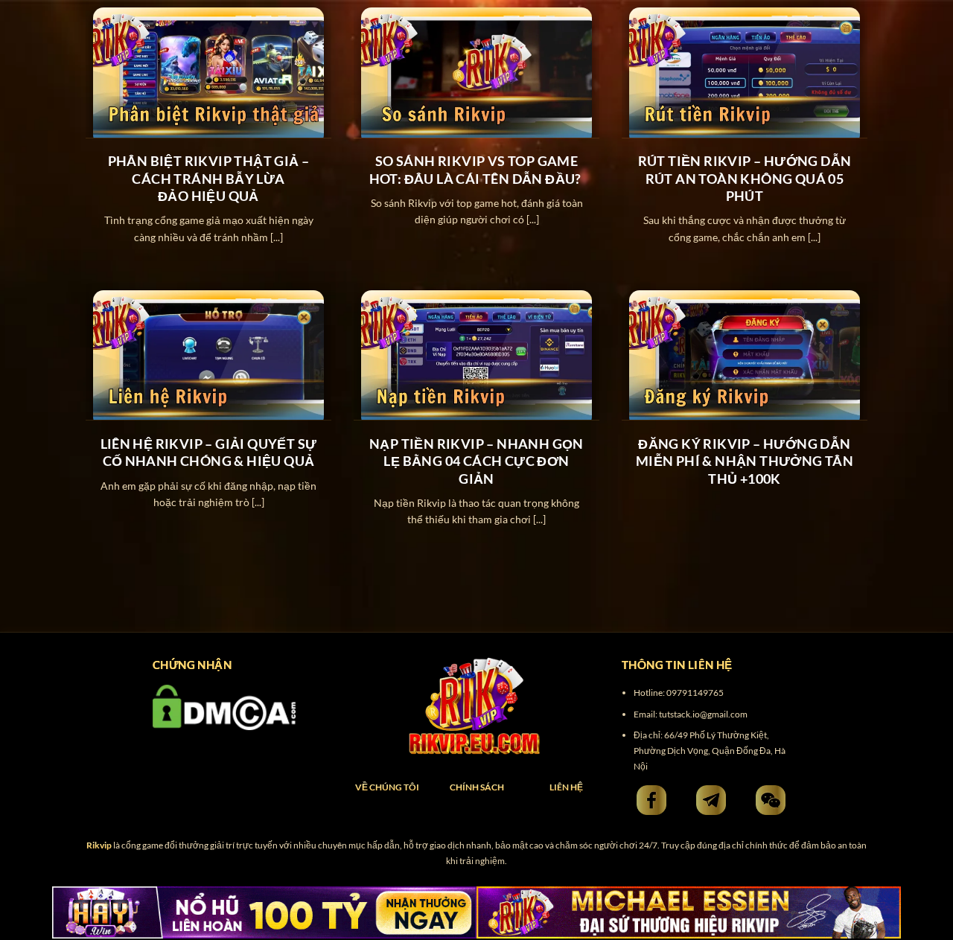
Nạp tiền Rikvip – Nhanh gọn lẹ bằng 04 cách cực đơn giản (476, 461)
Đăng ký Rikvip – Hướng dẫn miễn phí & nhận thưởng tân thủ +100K (744, 461)
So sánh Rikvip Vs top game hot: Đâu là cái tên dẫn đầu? (476, 169)
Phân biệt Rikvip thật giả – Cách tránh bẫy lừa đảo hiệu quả (209, 178)
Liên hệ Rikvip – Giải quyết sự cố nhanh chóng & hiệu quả (209, 452)
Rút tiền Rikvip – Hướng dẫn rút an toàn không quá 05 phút (745, 178)
